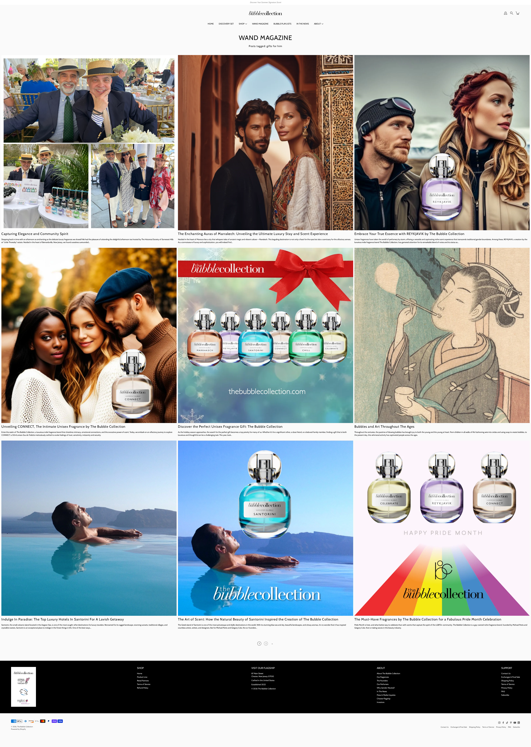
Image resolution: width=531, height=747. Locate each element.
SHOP (241, 24)
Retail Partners (143, 680)
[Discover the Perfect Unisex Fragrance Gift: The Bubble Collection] (265, 335)
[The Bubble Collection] (265, 13)
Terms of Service (143, 684)
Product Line (142, 677)
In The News (382, 691)
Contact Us (506, 673)
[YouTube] (515, 723)
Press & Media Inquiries (386, 695)
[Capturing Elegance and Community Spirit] (89, 142)
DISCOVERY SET (226, 24)
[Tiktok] (507, 723)
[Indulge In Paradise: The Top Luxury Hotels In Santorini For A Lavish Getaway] (89, 528)
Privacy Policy (506, 688)
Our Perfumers (383, 684)
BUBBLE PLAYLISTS (282, 24)
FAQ (503, 691)
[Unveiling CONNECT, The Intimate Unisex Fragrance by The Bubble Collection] (89, 335)
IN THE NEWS (302, 24)
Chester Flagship (383, 698)
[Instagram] (499, 723)
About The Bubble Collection (388, 673)
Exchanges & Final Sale (510, 677)
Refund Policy (142, 688)
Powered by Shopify (18, 729)
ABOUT (317, 24)
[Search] (511, 13)
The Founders (382, 680)
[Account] (505, 13)
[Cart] (518, 13)
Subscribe (505, 695)
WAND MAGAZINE (260, 24)
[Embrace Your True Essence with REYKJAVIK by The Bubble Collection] (442, 142)
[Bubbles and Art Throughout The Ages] (442, 335)
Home (139, 673)
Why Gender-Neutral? (386, 688)
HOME (211, 24)
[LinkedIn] (518, 723)
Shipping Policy (507, 680)
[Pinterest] (511, 723)
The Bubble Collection (25, 727)
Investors (380, 702)
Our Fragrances (383, 677)
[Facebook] (503, 723)
